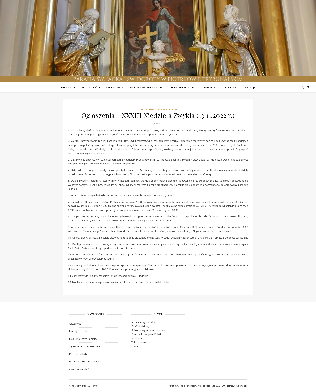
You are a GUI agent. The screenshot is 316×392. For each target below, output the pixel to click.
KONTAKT (231, 87)
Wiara (134, 346)
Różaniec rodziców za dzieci (85, 361)
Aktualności (75, 323)
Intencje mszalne (78, 331)
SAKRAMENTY (115, 87)
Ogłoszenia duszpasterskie (158, 109)
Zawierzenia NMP (79, 369)
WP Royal (92, 385)
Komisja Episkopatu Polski (146, 334)
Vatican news (138, 342)
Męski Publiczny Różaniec (83, 338)
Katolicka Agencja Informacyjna (148, 330)
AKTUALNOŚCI (90, 87)
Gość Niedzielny (140, 326)
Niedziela (136, 338)
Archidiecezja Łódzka (143, 322)
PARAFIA (66, 87)
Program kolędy (78, 353)
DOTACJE (250, 87)
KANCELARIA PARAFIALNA (146, 87)
